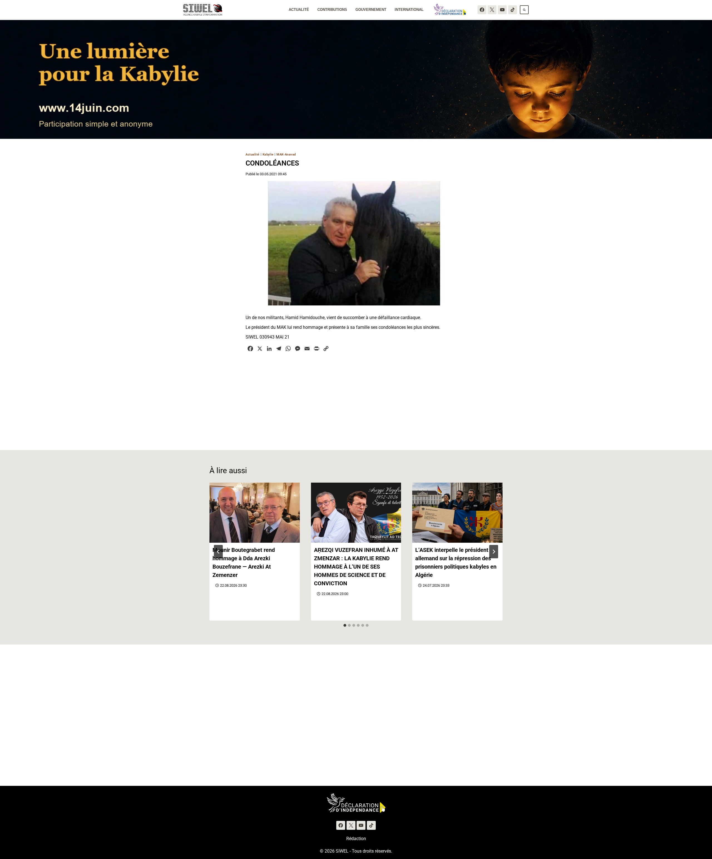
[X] (492, 9)
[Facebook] (482, 9)
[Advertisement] (356, 398)
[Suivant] (493, 551)
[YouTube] (502, 9)
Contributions (332, 10)
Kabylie (268, 154)
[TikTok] (512, 9)
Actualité (299, 10)
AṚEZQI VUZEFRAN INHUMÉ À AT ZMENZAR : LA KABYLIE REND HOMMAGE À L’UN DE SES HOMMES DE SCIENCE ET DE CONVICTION (356, 567)
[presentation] (254, 513)
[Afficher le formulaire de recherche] (524, 9)
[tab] (344, 625)
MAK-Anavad (286, 154)
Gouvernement (370, 10)
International (409, 10)
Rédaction (356, 838)
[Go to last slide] (218, 551)
